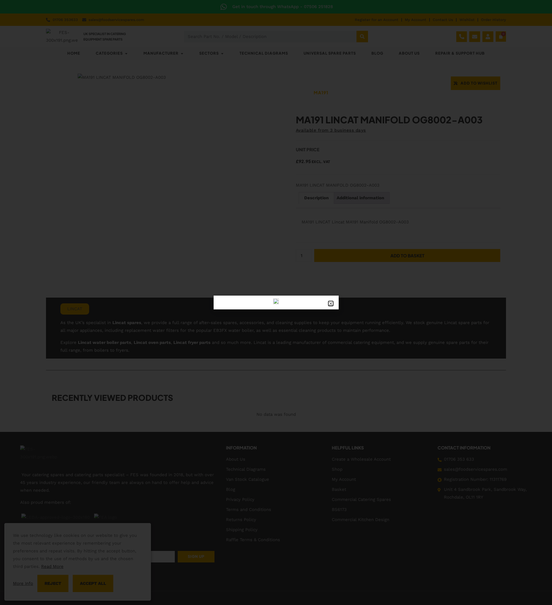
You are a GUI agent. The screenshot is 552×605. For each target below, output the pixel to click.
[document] (276, 302)
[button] (331, 303)
